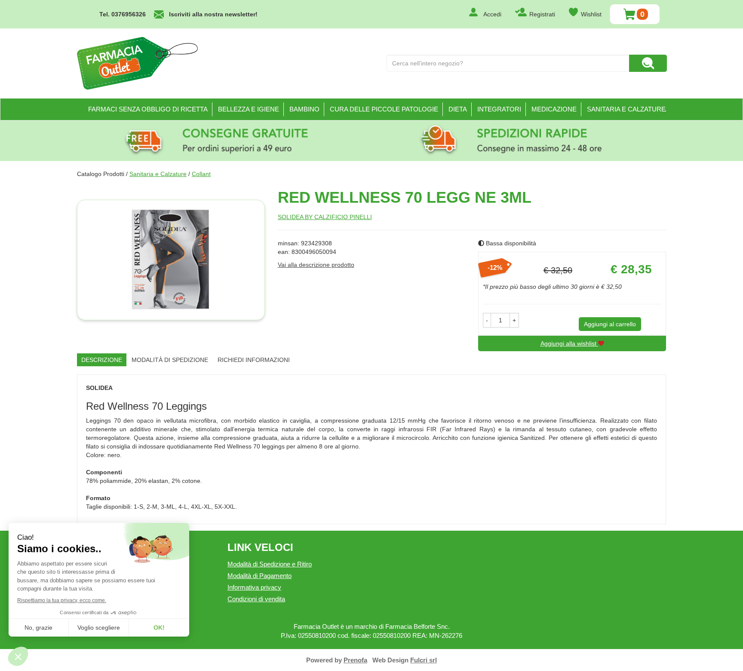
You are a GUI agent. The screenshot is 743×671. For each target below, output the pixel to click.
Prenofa (355, 660)
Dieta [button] (457, 109)
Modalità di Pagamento (259, 575)
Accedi (492, 14)
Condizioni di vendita (256, 599)
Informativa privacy (254, 587)
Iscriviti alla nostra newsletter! (213, 14)
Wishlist (591, 14)
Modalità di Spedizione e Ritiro (269, 564)
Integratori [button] (499, 109)
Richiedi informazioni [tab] (254, 359)
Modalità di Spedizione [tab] (170, 359)
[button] (487, 320)
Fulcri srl (423, 660)
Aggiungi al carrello (610, 324)
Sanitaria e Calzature (158, 173)
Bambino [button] (304, 109)
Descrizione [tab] (101, 359)
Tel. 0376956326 (122, 14)
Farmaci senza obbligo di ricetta (148, 109)
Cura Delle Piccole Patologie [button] (384, 109)
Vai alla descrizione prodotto (316, 264)
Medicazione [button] (554, 109)
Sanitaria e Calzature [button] (626, 109)
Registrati (542, 14)
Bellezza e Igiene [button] (248, 109)
